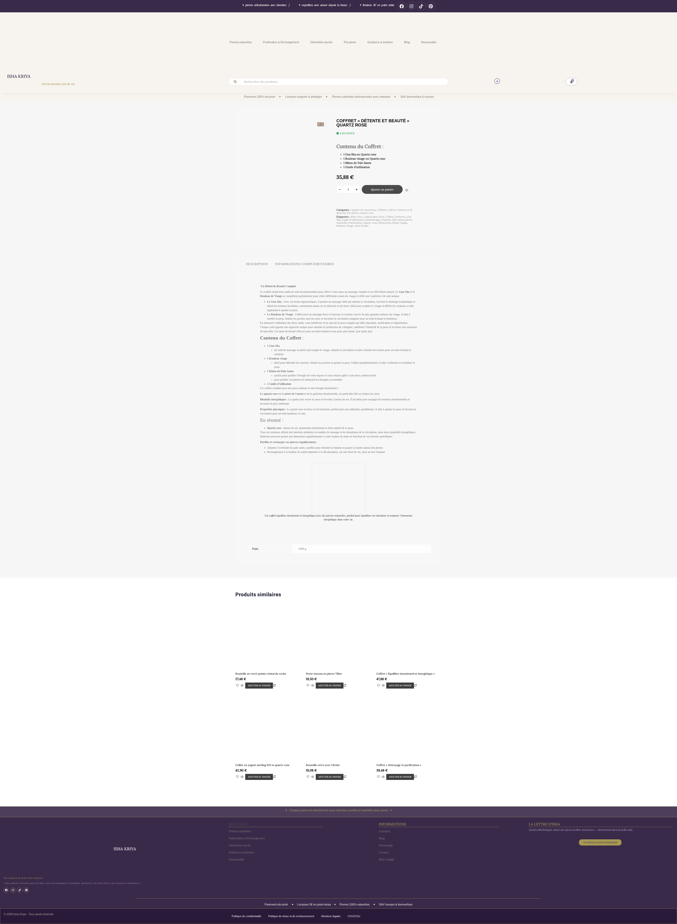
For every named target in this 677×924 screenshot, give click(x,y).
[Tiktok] (421, 6)
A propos (384, 801)
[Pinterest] (430, 6)
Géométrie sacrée (321, 42)
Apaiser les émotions (363, 209)
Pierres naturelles (241, 42)
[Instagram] (411, 6)
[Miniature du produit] (320, 124)
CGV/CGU (354, 886)
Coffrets (382, 209)
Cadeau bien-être (374, 216)
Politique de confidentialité (246, 886)
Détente (400, 216)
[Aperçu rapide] (242, 656)
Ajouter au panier (382, 189)
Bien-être (356, 216)
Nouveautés (428, 42)
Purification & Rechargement (281, 42)
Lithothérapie (372, 219)
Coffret (390, 216)
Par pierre (350, 42)
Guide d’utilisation (352, 219)
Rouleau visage (344, 225)
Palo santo (398, 219)
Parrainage (386, 815)
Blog (407, 42)
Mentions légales (331, 886)
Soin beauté (362, 225)
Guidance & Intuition (380, 42)
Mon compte (386, 829)
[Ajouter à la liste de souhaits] (406, 190)
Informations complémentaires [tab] (304, 264)
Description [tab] (257, 264)
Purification (355, 222)
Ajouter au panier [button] (259, 655)
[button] (241, 42)
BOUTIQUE (238, 794)
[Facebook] (401, 6)
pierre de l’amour (294, 393)
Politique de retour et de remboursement (291, 886)
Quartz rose (367, 212)
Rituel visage (399, 222)
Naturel (386, 219)
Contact (384, 822)
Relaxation (385, 222)
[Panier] (571, 81)
